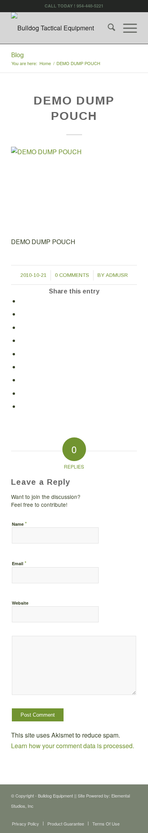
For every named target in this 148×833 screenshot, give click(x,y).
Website (20, 603)
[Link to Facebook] (119, 815)
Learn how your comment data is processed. (72, 745)
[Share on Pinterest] (22, 340)
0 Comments (72, 275)
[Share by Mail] (22, 406)
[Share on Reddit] (22, 393)
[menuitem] (107, 28)
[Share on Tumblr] (22, 367)
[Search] (107, 28)
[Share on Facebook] (22, 301)
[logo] (61, 28)
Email (19, 563)
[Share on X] (22, 314)
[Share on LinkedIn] (22, 354)
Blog (17, 55)
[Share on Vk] (22, 380)
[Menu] (126, 28)
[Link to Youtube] (131, 815)
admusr (117, 275)
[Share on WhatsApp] (22, 327)
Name (19, 523)
